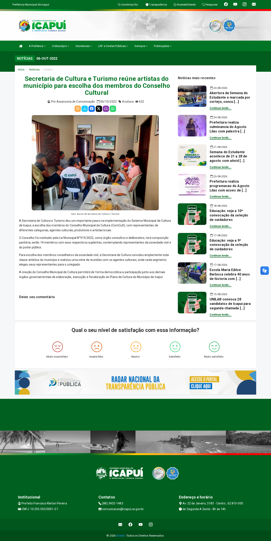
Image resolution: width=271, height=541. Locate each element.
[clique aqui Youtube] (140, 524)
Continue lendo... (220, 108)
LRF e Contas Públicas (112, 46)
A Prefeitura (36, 46)
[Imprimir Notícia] (78, 109)
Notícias (34, 69)
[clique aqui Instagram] (151, 524)
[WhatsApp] (113, 109)
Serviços (140, 46)
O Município (60, 46)
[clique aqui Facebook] (130, 524)
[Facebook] (91, 109)
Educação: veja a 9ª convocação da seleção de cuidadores (229, 244)
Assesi (120, 535)
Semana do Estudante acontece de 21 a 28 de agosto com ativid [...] (228, 156)
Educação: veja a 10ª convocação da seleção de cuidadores (229, 215)
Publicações (162, 46)
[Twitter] (99, 109)
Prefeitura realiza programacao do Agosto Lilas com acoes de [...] (229, 185)
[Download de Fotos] (85, 109)
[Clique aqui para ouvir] (106, 109)
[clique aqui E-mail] (120, 524)
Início (21, 69)
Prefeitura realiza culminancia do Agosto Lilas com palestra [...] (228, 126)
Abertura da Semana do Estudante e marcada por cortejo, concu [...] (230, 97)
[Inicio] (21, 46)
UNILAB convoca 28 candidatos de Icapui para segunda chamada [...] (230, 303)
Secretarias (83, 46)
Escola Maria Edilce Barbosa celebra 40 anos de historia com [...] (230, 274)
